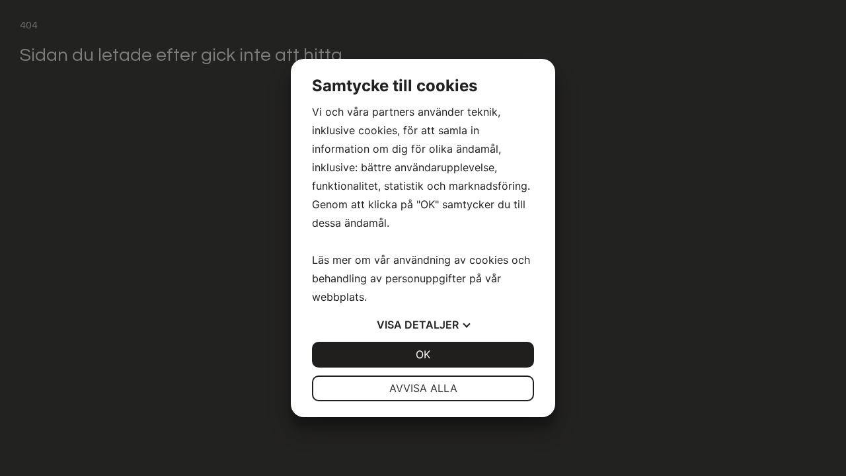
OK (423, 354)
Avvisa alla (423, 388)
